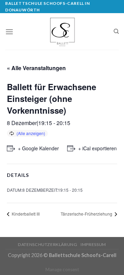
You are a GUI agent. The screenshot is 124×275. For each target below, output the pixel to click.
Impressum (93, 244)
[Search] (116, 31)
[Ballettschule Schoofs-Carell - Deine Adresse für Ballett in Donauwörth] (62, 31)
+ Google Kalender (38, 148)
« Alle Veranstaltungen (36, 68)
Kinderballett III (25, 214)
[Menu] (9, 31)
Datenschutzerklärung (47, 244)
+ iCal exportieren (97, 148)
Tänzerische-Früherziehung (87, 214)
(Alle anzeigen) (31, 133)
